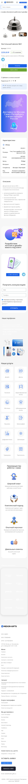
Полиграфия (4, 702)
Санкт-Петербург (5, 714)
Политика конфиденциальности (9, 670)
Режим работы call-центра (9, 751)
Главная (3, 652)
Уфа (2, 730)
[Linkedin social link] (9, 81)
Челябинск (4, 728)
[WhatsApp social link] (11, 81)
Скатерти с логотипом (7, 660)
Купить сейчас (14, 70)
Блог (2, 665)
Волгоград (4, 746)
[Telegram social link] (15, 81)
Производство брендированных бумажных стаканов (12, 687)
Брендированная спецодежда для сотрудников (13, 693)
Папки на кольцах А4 (6, 708)
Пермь (3, 744)
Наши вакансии (5, 673)
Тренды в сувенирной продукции (10, 668)
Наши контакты (5, 676)
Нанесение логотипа (6, 657)
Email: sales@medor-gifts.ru (8, 773)
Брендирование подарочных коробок (11, 705)
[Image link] (9, 626)
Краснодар (4, 736)
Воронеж (3, 741)
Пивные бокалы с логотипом (8, 696)
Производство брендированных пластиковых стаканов (13, 683)
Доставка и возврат (6, 662)
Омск (2, 738)
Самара (3, 733)
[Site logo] (8, 2)
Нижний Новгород (6, 725)
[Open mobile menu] (2, 2)
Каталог (3, 654)
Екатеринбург (5, 717)
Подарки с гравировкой (7, 690)
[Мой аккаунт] (17, 2)
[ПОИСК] (25, 7)
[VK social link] (13, 81)
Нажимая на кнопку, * (12, 302)
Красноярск (4, 722)
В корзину (17, 65)
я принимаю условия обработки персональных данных (12, 302)
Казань (3, 720)
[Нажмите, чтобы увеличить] (4, 29)
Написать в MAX (8, 768)
